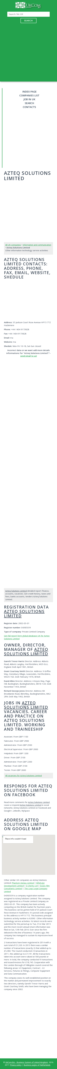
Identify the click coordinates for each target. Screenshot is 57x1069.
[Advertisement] (28, 51)
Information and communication (37, 244)
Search (28, 20)
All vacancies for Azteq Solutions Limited (23, 775)
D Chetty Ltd (32, 885)
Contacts (29, 107)
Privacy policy (15, 1065)
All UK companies (13, 244)
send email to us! (28, 356)
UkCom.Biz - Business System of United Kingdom (26, 1062)
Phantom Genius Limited (23, 883)
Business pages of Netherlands (37, 1065)
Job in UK (29, 99)
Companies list (29, 95)
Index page (29, 91)
